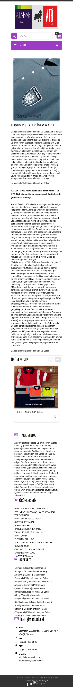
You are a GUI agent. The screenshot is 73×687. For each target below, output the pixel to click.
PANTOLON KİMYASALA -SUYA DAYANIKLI (34, 511)
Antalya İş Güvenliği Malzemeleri (29, 584)
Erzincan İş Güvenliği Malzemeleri (30, 567)
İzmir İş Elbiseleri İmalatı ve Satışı (29, 605)
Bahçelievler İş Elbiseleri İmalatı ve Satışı (33, 581)
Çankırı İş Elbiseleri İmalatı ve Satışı (30, 608)
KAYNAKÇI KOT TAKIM (24, 552)
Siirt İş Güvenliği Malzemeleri (27, 595)
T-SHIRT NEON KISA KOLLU (30, 412)
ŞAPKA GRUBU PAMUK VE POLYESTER (33, 542)
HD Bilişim (43, 680)
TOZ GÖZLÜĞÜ (21, 515)
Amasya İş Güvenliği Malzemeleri (29, 574)
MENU (22, 45)
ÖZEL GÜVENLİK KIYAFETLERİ (29, 549)
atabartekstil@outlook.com (31, 660)
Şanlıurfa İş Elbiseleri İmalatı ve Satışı (31, 591)
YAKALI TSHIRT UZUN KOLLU (28, 532)
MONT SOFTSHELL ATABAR (27, 518)
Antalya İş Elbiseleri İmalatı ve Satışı (31, 571)
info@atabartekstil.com (29, 657)
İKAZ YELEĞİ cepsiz (23, 556)
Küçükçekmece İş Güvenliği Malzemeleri (33, 601)
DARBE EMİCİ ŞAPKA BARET (28, 528)
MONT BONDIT (21, 535)
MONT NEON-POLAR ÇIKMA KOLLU (31, 508)
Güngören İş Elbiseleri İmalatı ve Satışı (32, 612)
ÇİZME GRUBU (21, 545)
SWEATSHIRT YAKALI (24, 521)
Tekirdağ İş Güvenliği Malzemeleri (30, 615)
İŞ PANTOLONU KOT (24, 538)
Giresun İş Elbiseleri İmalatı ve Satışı (31, 578)
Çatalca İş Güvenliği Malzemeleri (29, 588)
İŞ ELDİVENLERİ (22, 525)
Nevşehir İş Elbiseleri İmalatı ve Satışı (31, 598)
